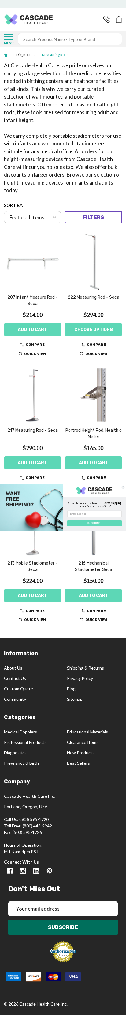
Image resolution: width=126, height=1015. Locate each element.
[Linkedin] (36, 870)
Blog (71, 688)
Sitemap (75, 699)
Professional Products (25, 742)
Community (15, 699)
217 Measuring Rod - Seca (32, 430)
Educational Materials (87, 731)
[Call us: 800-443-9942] (106, 19)
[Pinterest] (49, 870)
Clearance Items (82, 742)
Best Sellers (78, 763)
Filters (93, 217)
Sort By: (13, 205)
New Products (80, 752)
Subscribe (63, 927)
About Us (13, 667)
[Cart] (119, 19)
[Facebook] (9, 870)
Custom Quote (18, 688)
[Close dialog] (123, 487)
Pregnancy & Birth (21, 763)
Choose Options (93, 329)
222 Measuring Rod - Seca (93, 297)
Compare (35, 344)
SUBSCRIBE (94, 522)
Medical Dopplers (20, 731)
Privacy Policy (80, 678)
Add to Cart (32, 329)
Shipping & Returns (85, 667)
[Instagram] (22, 870)
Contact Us (15, 678)
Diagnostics (15, 752)
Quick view (35, 354)
